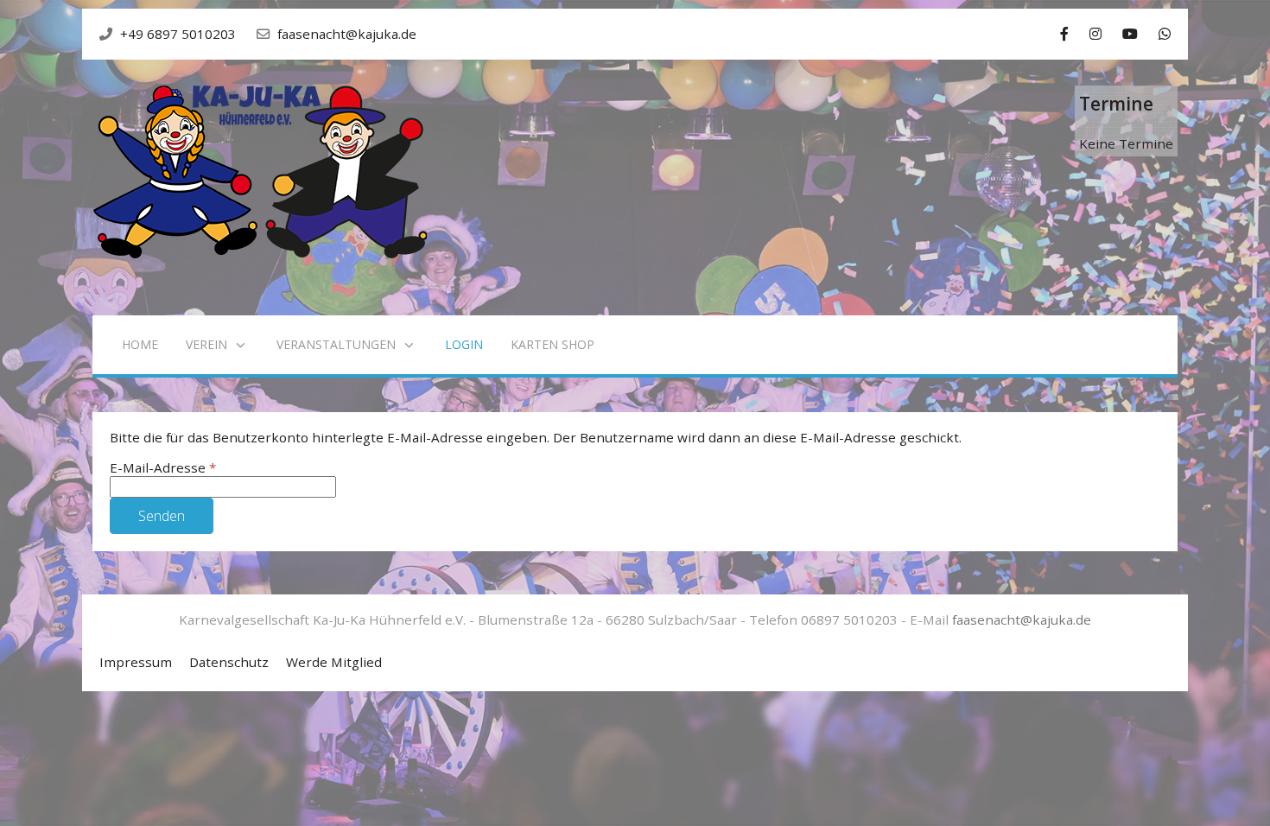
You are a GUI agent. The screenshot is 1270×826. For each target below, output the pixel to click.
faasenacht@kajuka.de (346, 33)
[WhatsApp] (1165, 33)
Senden (161, 515)
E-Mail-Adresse (163, 468)
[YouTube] (1130, 33)
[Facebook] (1064, 33)
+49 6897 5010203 (178, 33)
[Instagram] (1095, 33)
